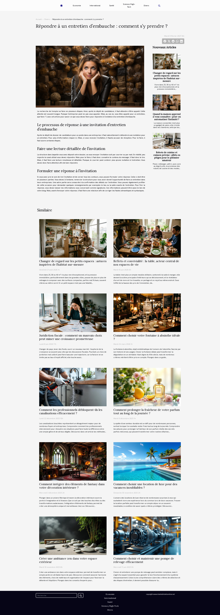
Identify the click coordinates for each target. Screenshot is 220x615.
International (95, 5)
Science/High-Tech (129, 5)
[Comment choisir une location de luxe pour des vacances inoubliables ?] (147, 461)
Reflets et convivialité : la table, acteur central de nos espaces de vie (146, 262)
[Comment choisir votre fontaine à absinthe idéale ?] (147, 312)
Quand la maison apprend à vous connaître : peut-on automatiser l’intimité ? (167, 117)
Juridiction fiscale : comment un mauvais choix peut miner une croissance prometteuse (70, 337)
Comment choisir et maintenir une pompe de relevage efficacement (143, 560)
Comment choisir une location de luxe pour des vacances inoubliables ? (145, 485)
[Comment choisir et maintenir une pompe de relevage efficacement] (147, 535)
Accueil (39, 19)
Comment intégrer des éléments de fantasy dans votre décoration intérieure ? (72, 485)
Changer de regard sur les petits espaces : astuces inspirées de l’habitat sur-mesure (167, 77)
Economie (77, 5)
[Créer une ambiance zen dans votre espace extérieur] (73, 535)
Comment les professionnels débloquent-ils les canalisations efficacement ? (70, 411)
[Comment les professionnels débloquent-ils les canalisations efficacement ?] (73, 387)
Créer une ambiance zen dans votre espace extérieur (68, 560)
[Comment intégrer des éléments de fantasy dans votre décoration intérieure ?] (73, 461)
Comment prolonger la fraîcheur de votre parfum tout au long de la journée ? (146, 411)
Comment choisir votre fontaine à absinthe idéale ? (146, 337)
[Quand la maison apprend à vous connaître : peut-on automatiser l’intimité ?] (166, 102)
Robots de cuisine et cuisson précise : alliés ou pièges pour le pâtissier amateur (166, 156)
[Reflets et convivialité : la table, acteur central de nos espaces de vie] (147, 238)
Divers (146, 5)
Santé (111, 5)
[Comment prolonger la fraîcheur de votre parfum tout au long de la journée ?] (147, 387)
